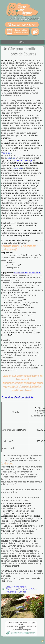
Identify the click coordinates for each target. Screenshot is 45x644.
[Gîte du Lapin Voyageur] (22, 16)
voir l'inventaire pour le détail (27, 272)
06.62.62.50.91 (23, 24)
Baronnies (18, 168)
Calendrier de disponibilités (17, 397)
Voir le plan (6, 153)
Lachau (11, 158)
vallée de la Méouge (23, 160)
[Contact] (35, 31)
